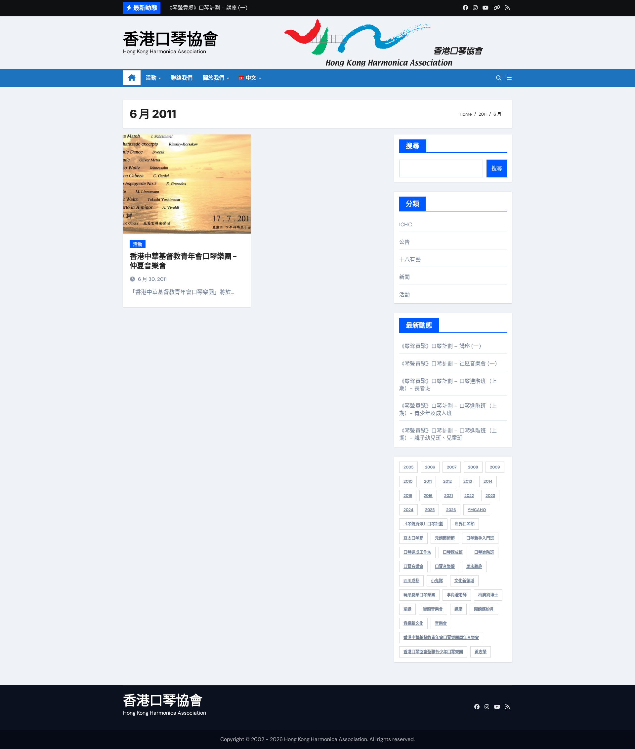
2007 (451, 467)
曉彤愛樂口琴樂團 (419, 595)
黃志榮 (481, 652)
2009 (495, 467)
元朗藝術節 (445, 538)
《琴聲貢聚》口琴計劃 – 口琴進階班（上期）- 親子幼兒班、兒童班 (448, 434)
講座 (458, 609)
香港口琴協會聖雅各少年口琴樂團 (433, 652)
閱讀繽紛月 (484, 609)
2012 (447, 481)
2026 (451, 509)
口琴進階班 (484, 552)
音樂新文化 (413, 623)
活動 (152, 77)
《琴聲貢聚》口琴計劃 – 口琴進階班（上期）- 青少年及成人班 (448, 409)
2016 (428, 495)
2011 (428, 481)
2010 (407, 481)
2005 (408, 467)
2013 (467, 481)
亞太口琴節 (413, 538)
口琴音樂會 (413, 566)
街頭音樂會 (433, 609)
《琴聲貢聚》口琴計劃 (423, 524)
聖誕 (407, 609)
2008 (473, 467)
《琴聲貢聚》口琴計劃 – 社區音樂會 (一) (448, 363)
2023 (490, 495)
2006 (430, 467)
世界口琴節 (465, 524)
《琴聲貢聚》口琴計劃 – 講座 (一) (440, 346)
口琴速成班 (453, 552)
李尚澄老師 (457, 595)
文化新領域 (464, 580)
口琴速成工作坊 (417, 552)
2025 (430, 509)
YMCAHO (477, 509)
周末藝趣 (474, 566)
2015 (407, 495)
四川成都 (411, 580)
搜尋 (413, 146)
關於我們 (214, 77)
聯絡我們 (182, 77)
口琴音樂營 (445, 566)
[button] (509, 78)
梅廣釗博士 (488, 595)
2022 (469, 495)
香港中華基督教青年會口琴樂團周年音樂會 (441, 637)
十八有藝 (410, 259)
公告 (404, 242)
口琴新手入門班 (480, 538)
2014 (488, 481)
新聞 (404, 277)
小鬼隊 (437, 580)
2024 (408, 509)
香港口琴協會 (170, 39)
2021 (448, 495)
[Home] (132, 78)
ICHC (405, 224)
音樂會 (441, 623)
